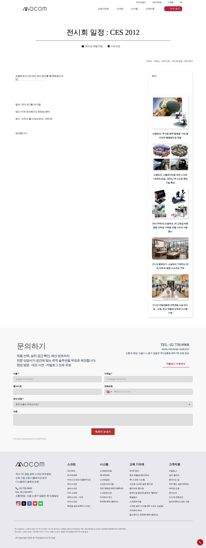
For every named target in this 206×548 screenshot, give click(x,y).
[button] (200, 542)
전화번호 (108, 386)
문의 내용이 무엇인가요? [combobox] (27, 404)
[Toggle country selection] (109, 391)
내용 (15, 411)
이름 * (16, 373)
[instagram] (18, 503)
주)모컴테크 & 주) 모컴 (45, 537)
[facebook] (29, 503)
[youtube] (35, 503)
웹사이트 (17, 386)
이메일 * (108, 373)
